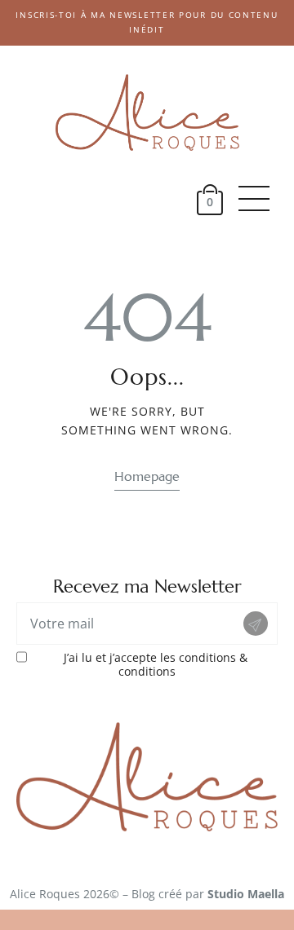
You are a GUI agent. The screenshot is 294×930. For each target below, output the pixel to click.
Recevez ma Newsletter (147, 586)
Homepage (147, 476)
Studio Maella (245, 894)
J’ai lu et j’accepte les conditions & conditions (155, 665)
